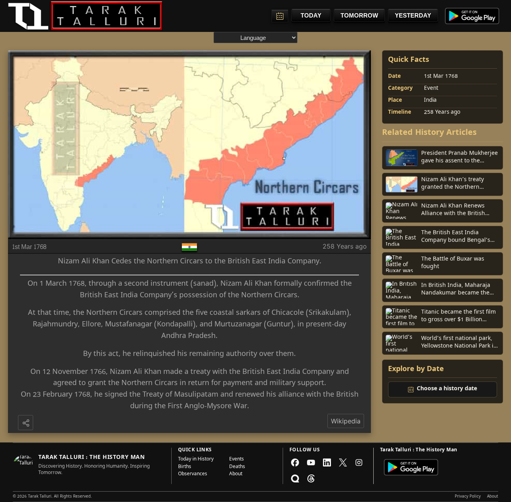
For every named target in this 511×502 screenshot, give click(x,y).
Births (184, 467)
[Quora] (295, 478)
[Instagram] (358, 462)
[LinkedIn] (327, 462)
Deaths (237, 467)
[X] (343, 462)
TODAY (311, 15)
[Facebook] (295, 462)
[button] (26, 423)
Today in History (196, 459)
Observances (192, 474)
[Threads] (311, 478)
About (235, 474)
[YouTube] (311, 462)
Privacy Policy (468, 496)
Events (236, 459)
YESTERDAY (413, 15)
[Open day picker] (279, 16)
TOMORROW (359, 15)
